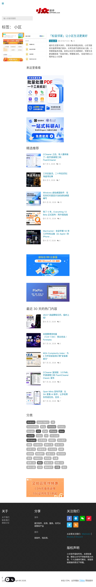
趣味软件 (48, 467)
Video (39, 436)
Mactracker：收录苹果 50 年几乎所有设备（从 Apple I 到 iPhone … (56, 234)
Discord (79, 537)
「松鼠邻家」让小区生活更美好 (68, 35)
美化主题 (31, 467)
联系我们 (5, 520)
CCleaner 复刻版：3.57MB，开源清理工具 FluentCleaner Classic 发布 (56, 375)
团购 (29, 445)
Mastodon (86, 534)
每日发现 (61, 454)
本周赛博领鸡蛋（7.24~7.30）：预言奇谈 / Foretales (54, 337)
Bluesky (70, 537)
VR (46, 436)
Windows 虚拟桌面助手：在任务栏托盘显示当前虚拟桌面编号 (56, 195)
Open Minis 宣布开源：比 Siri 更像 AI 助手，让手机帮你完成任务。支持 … (55, 394)
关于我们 (5, 517)
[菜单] (3, 3)
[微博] (88, 518)
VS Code (54, 436)
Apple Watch (43, 422)
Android (30, 422)
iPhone (53, 431)
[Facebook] (69, 518)
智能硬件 (40, 454)
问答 (57, 467)
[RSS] (75, 524)
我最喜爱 (42, 449)
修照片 (52, 440)
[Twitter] (69, 524)
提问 (36, 532)
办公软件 (62, 440)
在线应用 (53, 41)
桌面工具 (50, 454)
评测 (40, 467)
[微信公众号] (82, 518)
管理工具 (31, 463)
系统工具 (48, 463)
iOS (38, 431)
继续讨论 (5, 523)
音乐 (64, 467)
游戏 (29, 458)
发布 (36, 517)
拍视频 (30, 454)
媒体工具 (48, 445)
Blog (43, 427)
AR (53, 422)
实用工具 (31, 449)
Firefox (61, 427)
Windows (31, 440)
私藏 (55, 458)
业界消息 (42, 440)
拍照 (61, 449)
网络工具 (59, 463)
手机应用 (52, 449)
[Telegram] (75, 518)
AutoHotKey (32, 427)
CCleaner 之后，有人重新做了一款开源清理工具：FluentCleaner (55, 157)
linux (62, 431)
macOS (30, 436)
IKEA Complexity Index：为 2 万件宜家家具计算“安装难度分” (56, 356)
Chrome (51, 427)
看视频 (47, 458)
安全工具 (59, 445)
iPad (45, 431)
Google (30, 431)
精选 (40, 463)
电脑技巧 (38, 458)
